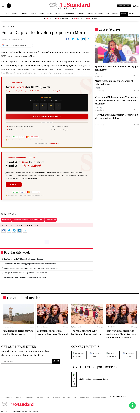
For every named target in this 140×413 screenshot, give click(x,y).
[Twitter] (97, 355)
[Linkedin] (113, 355)
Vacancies (40, 397)
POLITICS (24, 14)
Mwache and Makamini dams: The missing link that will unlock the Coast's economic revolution (116, 100)
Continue (13, 184)
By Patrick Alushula (8, 39)
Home (5, 27)
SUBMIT (56, 361)
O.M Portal (56, 397)
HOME (7, 14)
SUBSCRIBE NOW (124, 5)
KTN (108, 14)
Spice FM (78, 18)
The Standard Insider (23, 298)
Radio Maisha (62, 18)
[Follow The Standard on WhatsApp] (132, 405)
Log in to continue (53, 143)
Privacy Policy (84, 397)
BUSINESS (33, 14)
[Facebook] (80, 355)
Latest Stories (109, 29)
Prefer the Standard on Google (15, 45)
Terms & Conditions (99, 397)
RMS (75, 397)
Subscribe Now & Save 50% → (47, 116)
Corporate (8, 397)
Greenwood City (51, 220)
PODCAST (115, 14)
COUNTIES (15, 14)
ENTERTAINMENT (68, 14)
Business (12, 27)
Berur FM (92, 18)
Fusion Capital (6, 220)
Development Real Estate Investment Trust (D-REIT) (28, 220)
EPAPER (123, 14)
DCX (48, 397)
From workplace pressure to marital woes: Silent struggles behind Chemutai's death (121, 334)
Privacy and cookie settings (117, 396)
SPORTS (57, 14)
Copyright (66, 397)
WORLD (41, 14)
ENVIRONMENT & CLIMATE (95, 14)
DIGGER (131, 14)
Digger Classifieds (88, 379)
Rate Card (29, 397)
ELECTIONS (80, 14)
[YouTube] (130, 355)
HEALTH (49, 14)
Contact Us (19, 397)
